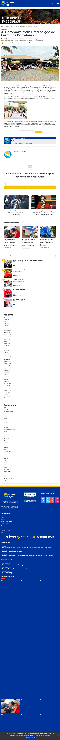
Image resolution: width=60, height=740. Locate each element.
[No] (58, 736)
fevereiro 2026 (7, 330)
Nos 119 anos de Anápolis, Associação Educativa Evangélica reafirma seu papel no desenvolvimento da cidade (48, 242)
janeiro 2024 (7, 385)
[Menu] (58, 4)
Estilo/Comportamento (9, 436)
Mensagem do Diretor (6, 521)
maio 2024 (6, 377)
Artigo (5, 416)
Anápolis (6, 409)
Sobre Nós (3, 519)
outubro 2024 (7, 365)
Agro (5, 407)
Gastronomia (7, 438)
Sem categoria (7, 471)
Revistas (6, 465)
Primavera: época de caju (20, 270)
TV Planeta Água (8, 478)
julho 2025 (6, 345)
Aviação (5, 418)
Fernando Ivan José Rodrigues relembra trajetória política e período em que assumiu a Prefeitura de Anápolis (11, 242)
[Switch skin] (52, 4)
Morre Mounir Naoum (19, 299)
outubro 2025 (7, 339)
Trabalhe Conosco (5, 528)
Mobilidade (6, 453)
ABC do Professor (18, 280)
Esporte (5, 431)
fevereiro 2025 (7, 356)
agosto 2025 (7, 343)
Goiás (5, 440)
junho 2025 (6, 348)
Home (2, 517)
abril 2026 (6, 325)
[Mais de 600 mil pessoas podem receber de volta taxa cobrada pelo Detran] (49, 706)
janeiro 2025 (7, 359)
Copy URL (38, 132)
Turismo (5, 476)
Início (3, 26)
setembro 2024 (7, 368)
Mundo (5, 456)
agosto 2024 (7, 370)
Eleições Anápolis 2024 (9, 429)
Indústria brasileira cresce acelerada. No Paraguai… (28, 260)
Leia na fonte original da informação (23, 143)
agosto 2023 (7, 397)
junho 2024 (6, 374)
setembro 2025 (7, 341)
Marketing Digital (5, 530)
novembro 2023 (7, 390)
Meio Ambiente (7, 451)
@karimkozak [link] (26, 97)
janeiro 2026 (7, 332)
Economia (6, 425)
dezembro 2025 (7, 334)
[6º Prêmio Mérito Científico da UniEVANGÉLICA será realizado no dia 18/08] (30, 706)
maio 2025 (6, 350)
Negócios (6, 458)
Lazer (5, 449)
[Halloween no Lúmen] (8, 293)
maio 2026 (6, 323)
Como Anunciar (5, 525)
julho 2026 (6, 319)
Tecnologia (6, 473)
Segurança (6, 469)
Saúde (5, 467)
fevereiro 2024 (7, 383)
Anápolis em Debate (8, 411)
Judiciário (6, 447)
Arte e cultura (7, 414)
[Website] (15, 154)
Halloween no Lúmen (19, 289)
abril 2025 (6, 352)
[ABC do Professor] (8, 283)
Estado (5, 433)
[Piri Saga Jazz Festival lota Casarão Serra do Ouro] (49, 587)
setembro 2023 (7, 394)
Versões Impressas (6, 523)
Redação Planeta (8, 42)
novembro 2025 (7, 337)
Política (5, 460)
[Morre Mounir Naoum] (8, 303)
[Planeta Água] (7, 3)
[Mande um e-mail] (12, 42)
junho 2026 (6, 321)
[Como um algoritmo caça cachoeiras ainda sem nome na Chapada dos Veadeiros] (10, 587)
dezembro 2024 (7, 361)
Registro (8, 26)
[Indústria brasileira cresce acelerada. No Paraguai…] (8, 264)
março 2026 (6, 328)
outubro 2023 (7, 392)
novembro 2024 (7, 363)
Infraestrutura (7, 445)
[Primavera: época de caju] (8, 273)
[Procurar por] (55, 4)
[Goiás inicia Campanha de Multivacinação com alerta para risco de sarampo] (30, 721)
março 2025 (6, 354)
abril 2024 (6, 379)
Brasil (5, 420)
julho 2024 (6, 372)
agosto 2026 (7, 317)
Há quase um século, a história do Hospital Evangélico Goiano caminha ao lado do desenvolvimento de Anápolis (28, 243)
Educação (6, 427)
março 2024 (6, 381)
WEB (5, 480)
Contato (3, 532)
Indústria (6, 442)
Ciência (5, 422)
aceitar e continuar (30, 737)
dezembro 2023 (7, 388)
